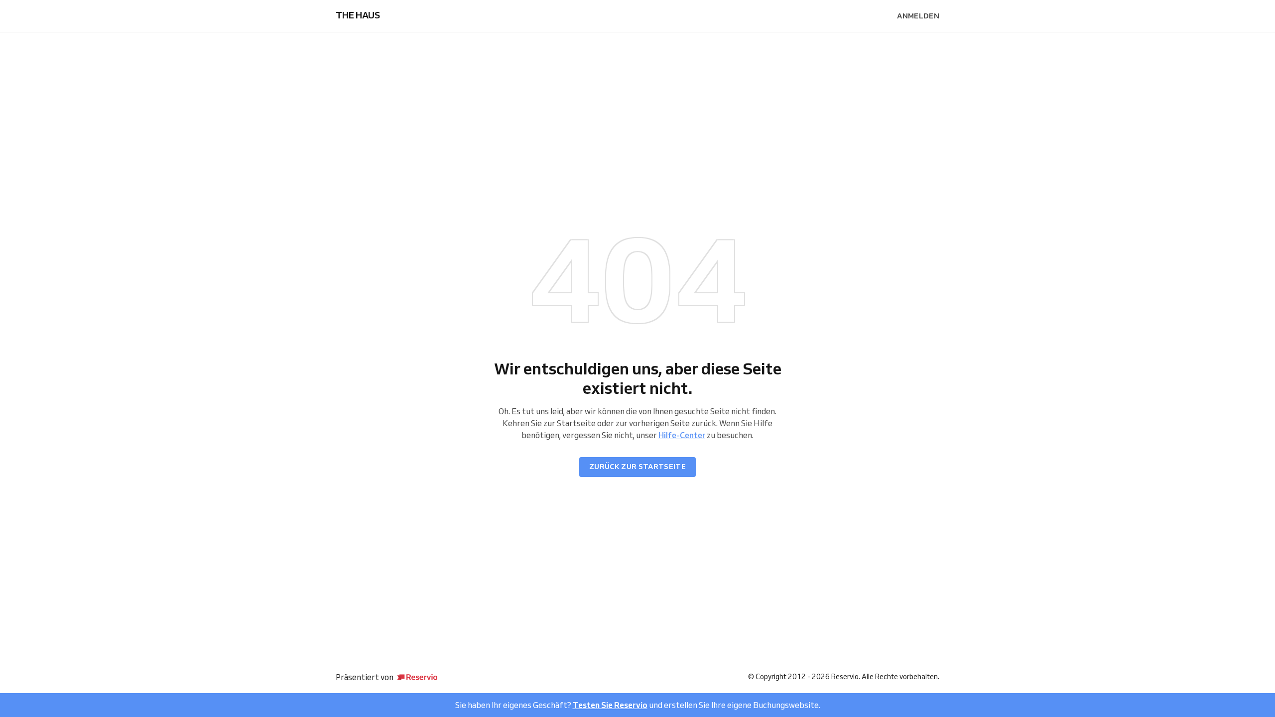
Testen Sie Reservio (610, 705)
